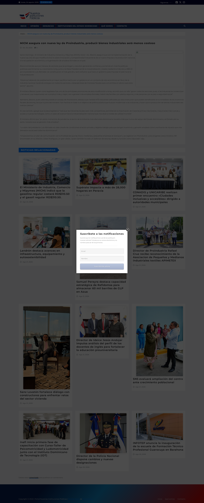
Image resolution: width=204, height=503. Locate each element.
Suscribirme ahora (102, 266)
